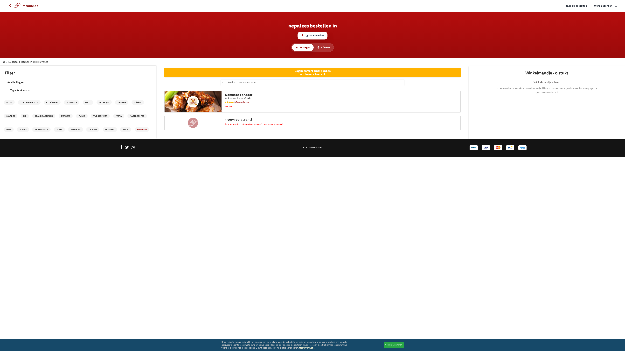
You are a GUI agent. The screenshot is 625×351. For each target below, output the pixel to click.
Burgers (65, 116)
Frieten (122, 102)
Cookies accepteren (393, 345)
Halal (126, 129)
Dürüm (137, 102)
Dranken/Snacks (44, 116)
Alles (9, 102)
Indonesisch (41, 129)
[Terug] (10, 6)
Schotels (71, 102)
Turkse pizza (100, 116)
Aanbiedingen (15, 82)
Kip (25, 116)
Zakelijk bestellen (576, 6)
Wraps (23, 129)
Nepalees (142, 129)
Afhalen (325, 47)
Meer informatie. (307, 347)
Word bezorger (603, 6)
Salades (10, 116)
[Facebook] (121, 148)
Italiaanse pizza (29, 102)
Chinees (93, 129)
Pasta (119, 116)
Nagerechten (137, 116)
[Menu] (616, 6)
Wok (8, 129)
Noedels (109, 129)
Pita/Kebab (52, 102)
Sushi (59, 129)
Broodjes (104, 102)
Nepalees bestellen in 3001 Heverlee (28, 62)
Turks (81, 116)
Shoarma (76, 129)
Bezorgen (304, 47)
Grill (88, 102)
